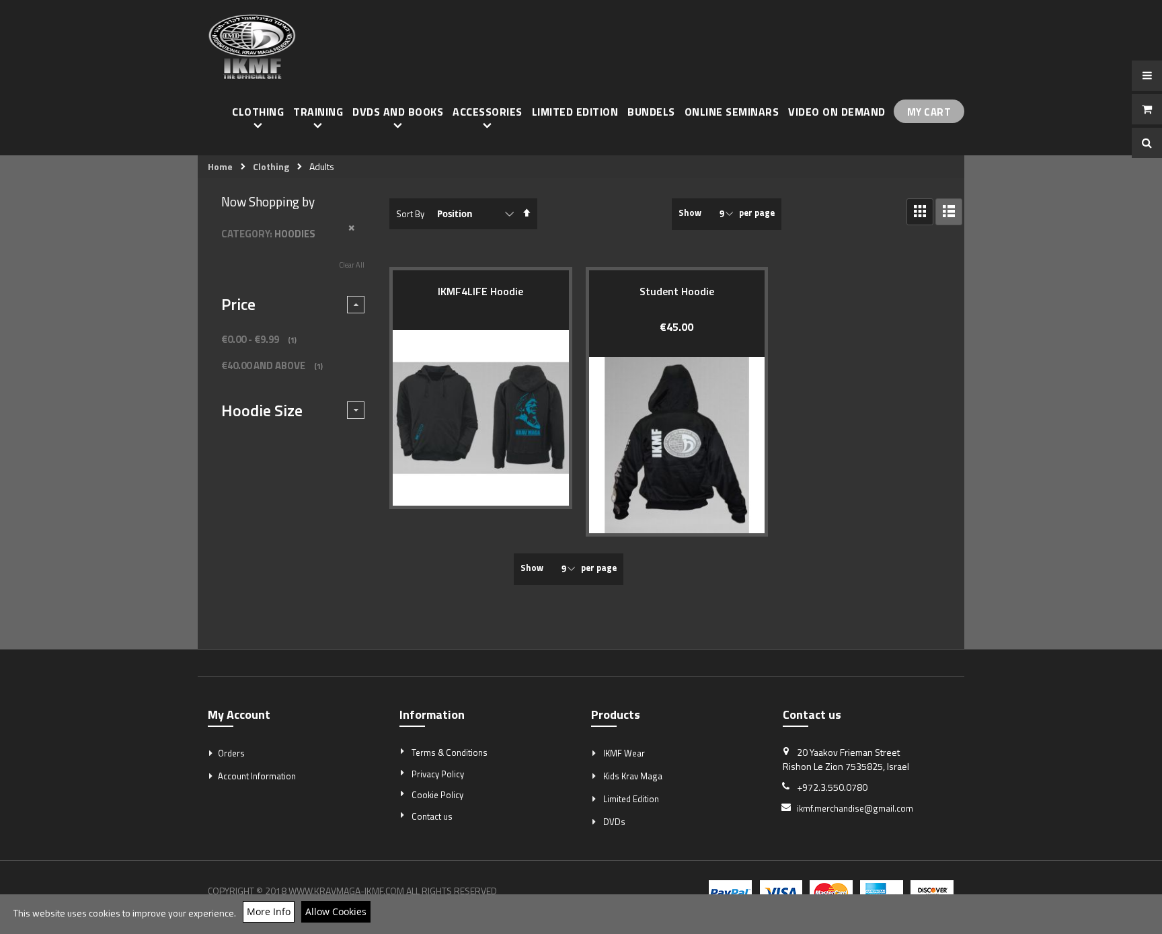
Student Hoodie (677, 291)
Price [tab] (238, 304)
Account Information (257, 776)
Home (220, 166)
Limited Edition (631, 799)
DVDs (614, 821)
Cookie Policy (437, 795)
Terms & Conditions (450, 752)
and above (273, 365)
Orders (231, 753)
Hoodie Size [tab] (262, 410)
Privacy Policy (438, 774)
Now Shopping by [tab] (268, 201)
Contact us (432, 816)
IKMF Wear (624, 753)
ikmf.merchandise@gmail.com (855, 808)
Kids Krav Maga (632, 776)
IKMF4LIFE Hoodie (480, 291)
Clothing (271, 166)
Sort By (410, 214)
